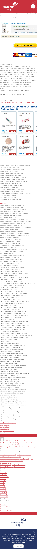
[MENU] (33, 6)
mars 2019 (3, 489)
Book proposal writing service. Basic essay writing (13, 465)
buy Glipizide (3, 204)
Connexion (3, 505)
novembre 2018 (4, 497)
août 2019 (3, 479)
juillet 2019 (3, 481)
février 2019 (3, 491)
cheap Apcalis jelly (5, 427)
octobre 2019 (3, 475)
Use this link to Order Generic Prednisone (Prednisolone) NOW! (17, 102)
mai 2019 (2, 485)
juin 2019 (2, 483)
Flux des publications (5, 507)
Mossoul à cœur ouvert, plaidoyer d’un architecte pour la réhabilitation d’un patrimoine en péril (15, 456)
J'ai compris (18, 546)
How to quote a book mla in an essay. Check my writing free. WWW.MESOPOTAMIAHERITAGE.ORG (16, 460)
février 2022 (3, 473)
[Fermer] (34, 532)
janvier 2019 (3, 493)
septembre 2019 (4, 477)
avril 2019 (3, 487)
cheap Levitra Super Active (7, 431)
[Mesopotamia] (10, 6)
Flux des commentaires (6, 509)
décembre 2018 (4, 495)
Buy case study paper (5, 463)
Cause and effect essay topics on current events (12, 467)
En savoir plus (21, 543)
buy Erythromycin (4, 425)
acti (6, 441)
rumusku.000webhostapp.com (8, 423)
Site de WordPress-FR (6, 511)
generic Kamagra (4, 429)
